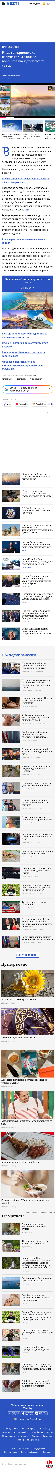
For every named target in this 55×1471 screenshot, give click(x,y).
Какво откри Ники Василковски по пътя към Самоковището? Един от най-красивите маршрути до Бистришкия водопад (36, 1263)
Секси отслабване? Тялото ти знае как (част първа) (25, 1201)
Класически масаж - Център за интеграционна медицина (37, 700)
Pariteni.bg (48, 1436)
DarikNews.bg (44, 1428)
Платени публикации (30, 1452)
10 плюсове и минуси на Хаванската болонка (35, 1242)
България (25, 671)
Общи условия (39, 1449)
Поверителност (10, 1452)
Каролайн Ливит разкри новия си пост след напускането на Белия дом (36, 631)
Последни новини (19, 655)
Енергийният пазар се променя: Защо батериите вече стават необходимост (36, 544)
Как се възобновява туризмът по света (27, 280)
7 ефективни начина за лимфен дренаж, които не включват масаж (36, 717)
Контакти (47, 1452)
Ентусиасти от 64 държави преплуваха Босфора (36, 1279)
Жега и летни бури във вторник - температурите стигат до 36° (36, 476)
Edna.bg (20, 1440)
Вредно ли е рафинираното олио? (19, 999)
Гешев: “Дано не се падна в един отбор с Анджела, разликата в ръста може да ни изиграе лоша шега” (36, 1316)
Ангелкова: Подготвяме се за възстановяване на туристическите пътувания (22, 365)
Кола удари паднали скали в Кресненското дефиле (37, 852)
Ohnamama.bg (8, 1436)
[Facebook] (27, 1455)
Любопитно (26, 723)
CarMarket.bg (37, 1432)
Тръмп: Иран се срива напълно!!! (34, 903)
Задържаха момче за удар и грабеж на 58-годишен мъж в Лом (37, 836)
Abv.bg (8, 1428)
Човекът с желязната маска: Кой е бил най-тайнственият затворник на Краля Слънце (37, 529)
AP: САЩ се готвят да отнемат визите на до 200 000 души (36, 510)
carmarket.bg (26, 567)
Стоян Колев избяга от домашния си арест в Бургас (37, 818)
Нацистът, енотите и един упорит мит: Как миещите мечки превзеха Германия (36, 1366)
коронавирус (37, 379)
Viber (9, 404)
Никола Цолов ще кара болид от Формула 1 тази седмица (35, 802)
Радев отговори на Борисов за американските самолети (37, 938)
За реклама (24, 1449)
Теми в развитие (10, 47)
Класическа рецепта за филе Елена (20, 1162)
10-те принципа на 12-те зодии (18, 1037)
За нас (12, 1449)
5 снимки (26, 288)
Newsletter (23, 404)
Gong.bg (31, 1428)
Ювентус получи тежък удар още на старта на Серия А (37, 1332)
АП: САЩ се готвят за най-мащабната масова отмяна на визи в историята (36, 1383)
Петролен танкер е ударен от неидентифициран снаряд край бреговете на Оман (36, 684)
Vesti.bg (13, 3)
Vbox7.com (19, 1428)
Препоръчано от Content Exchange (39, 1212)
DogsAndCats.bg (20, 1432)
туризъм (7, 379)
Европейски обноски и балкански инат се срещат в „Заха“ (24, 1081)
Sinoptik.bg (23, 1436)
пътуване (21, 379)
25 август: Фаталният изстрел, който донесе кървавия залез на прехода (37, 493)
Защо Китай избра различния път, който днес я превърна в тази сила (37, 561)
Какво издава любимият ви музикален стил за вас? (26, 1122)
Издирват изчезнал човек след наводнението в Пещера (36, 768)
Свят (24, 691)
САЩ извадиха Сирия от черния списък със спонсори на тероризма (35, 734)
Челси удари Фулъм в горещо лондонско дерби (35, 1348)
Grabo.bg (36, 1436)
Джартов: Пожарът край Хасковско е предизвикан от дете (37, 751)
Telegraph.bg (33, 1440)
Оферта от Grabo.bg (29, 706)
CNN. (27, 209)
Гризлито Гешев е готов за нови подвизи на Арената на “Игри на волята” (36, 887)
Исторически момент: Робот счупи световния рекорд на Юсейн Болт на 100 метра (37, 596)
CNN (34, 375)
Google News (41, 404)
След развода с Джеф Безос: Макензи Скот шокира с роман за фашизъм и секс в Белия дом (37, 923)
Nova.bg (6, 1432)
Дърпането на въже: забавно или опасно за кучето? (34, 1226)
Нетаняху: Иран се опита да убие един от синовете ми (37, 784)
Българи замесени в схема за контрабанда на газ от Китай (36, 870)
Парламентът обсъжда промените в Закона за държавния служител (34, 665)
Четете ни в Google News (30, 1419)
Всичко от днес (27, 955)
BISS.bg (49, 1432)
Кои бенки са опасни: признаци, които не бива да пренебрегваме (37, 1298)
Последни (34, 3)
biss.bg (24, 550)
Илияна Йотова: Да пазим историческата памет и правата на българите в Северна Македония (36, 614)
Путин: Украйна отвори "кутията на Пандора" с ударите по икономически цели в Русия (36, 580)
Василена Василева (11, 75)
